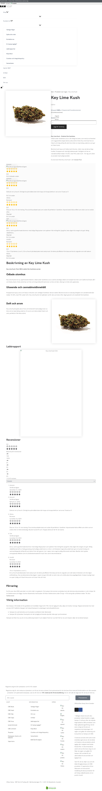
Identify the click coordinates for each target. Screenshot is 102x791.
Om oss (33, 714)
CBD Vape (11, 718)
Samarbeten (34, 736)
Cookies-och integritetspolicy (39, 732)
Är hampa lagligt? (36, 725)
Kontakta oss (35, 710)
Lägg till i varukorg (58, 127)
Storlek (53, 118)
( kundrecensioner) (57, 112)
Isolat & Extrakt (12, 725)
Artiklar (33, 718)
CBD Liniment (12, 729)
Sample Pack (78, 160)
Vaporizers (11, 741)
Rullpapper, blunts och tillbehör (14, 737)
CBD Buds (11, 707)
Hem (52, 92)
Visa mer (9, 214)
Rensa (56, 119)
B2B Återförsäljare (36, 740)
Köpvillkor (34, 729)
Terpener (10, 732)
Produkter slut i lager (61, 92)
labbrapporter (35, 721)
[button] (7, 12)
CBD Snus (11, 721)
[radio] (57, 116)
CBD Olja (10, 714)
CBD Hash (11, 710)
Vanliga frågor (35, 707)
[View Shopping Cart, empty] (1, 87)
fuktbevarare (10, 596)
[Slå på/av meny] (40, 17)
